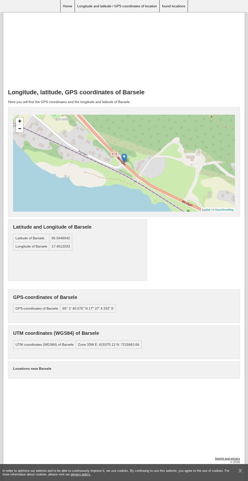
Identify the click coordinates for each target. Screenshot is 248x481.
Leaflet (206, 209)
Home (67, 6)
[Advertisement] (124, 51)
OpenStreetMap (224, 209)
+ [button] (19, 121)
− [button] (19, 129)
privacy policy (81, 474)
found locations (173, 6)
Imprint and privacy (227, 458)
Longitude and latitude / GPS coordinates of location (117, 6)
